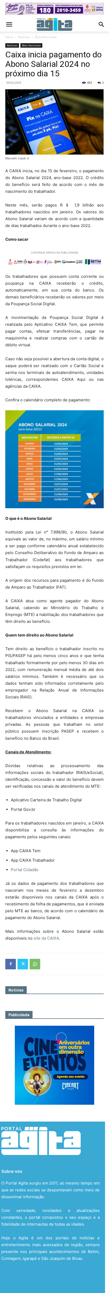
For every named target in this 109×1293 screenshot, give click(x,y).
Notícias (24, 37)
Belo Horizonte (46, 37)
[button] (9, 24)
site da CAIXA (46, 938)
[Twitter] (22, 964)
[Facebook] (10, 964)
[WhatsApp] (35, 964)
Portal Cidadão (25, 869)
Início (9, 37)
